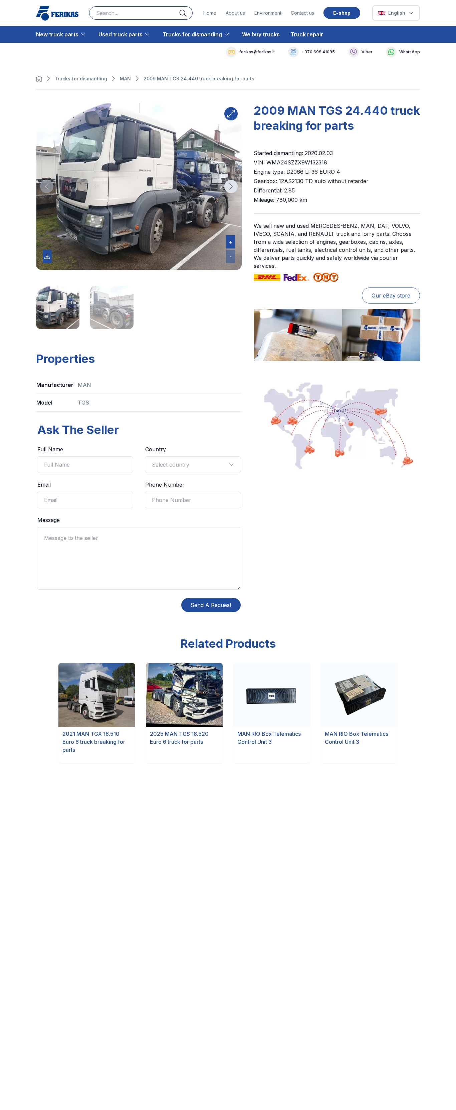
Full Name (50, 449)
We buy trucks (261, 34)
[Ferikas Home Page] (57, 13)
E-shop (342, 13)
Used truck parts (120, 34)
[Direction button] (46, 186)
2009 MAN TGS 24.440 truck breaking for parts (199, 78)
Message (48, 520)
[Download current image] (47, 256)
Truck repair (306, 34)
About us (235, 13)
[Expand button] (231, 113)
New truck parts (57, 34)
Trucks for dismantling (192, 34)
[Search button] (186, 13)
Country (155, 449)
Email (44, 484)
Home (209, 13)
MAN (125, 78)
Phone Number (165, 484)
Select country (170, 464)
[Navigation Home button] (40, 79)
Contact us (302, 13)
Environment (267, 13)
